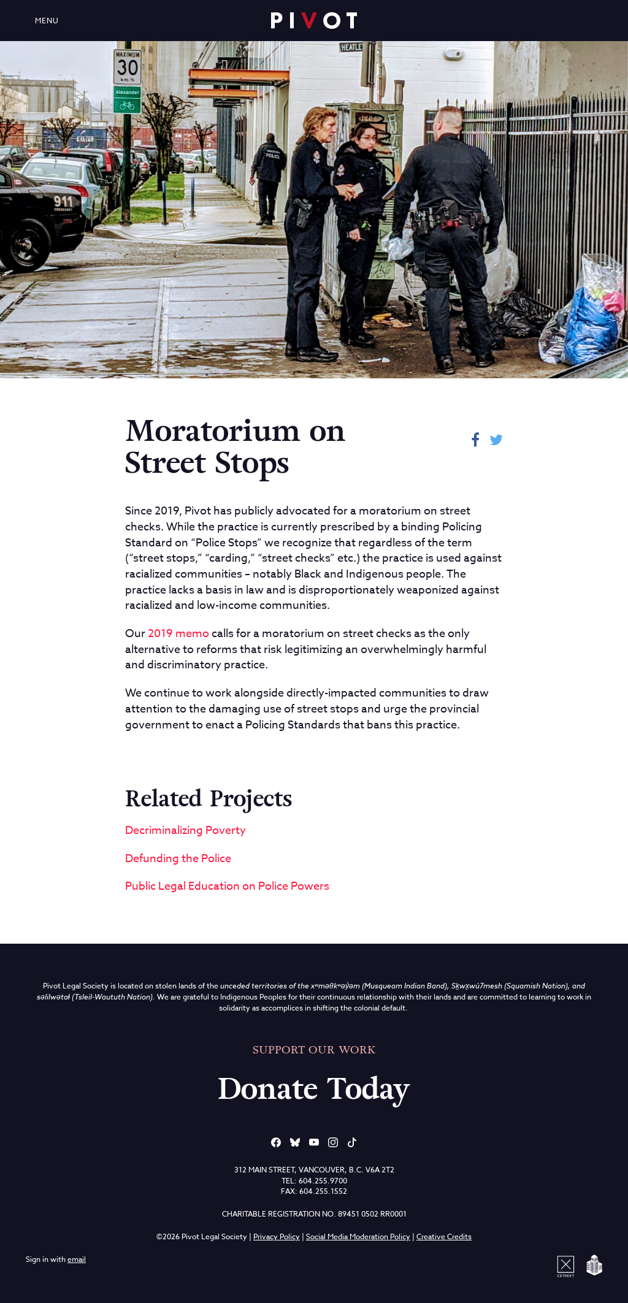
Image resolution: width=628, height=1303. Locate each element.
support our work (314, 1050)
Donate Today (314, 1089)
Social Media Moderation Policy (358, 1236)
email (76, 1259)
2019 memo (178, 633)
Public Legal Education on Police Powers (227, 886)
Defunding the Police (178, 858)
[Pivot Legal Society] (314, 20)
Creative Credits (444, 1236)
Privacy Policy (276, 1236)
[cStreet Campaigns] (568, 1265)
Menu (47, 20)
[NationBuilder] (591, 1265)
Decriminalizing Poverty (185, 830)
